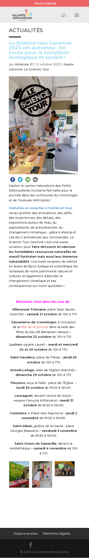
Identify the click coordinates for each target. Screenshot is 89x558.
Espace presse (25, 533)
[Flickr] (41, 545)
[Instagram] (62, 545)
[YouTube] (52, 545)
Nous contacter (46, 3)
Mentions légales (56, 533)
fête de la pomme (34, 327)
